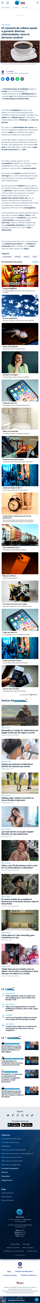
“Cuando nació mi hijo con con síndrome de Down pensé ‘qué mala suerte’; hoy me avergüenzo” (21, 1028)
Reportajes (5, 1176)
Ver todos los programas (10, 1168)
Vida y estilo (5, 728)
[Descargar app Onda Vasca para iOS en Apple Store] (26, 1125)
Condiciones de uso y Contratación (13, 1251)
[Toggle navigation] (2, 2)
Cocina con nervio (7, 1200)
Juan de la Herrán (7, 1193)
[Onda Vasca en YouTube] (18, 1115)
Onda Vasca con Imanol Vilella (11, 1161)
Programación (7, 1180)
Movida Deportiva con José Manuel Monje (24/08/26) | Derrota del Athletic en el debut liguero (11, 1049)
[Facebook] (12, 79)
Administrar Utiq (32, 1251)
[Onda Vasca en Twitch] (27, 1115)
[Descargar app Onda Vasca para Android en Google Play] (14, 1125)
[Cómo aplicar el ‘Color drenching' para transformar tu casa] (20, 920)
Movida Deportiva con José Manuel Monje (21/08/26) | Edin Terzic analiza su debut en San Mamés (12, 1094)
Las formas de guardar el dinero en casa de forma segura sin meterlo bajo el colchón (21, 1018)
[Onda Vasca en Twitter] (8, 1115)
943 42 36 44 (21, 1227)
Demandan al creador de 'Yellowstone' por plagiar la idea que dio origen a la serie (19, 731)
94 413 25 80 (21, 1221)
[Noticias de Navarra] (28, 1275)
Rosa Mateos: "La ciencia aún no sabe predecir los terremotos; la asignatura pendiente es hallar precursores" (11, 1078)
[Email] (22, 79)
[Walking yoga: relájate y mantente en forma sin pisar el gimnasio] (20, 783)
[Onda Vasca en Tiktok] (32, 1115)
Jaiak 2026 (25, 7)
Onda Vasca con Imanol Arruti (11, 1157)
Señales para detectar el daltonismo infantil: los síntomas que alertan (17, 765)
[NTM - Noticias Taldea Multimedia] (20, 1265)
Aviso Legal (26, 1244)
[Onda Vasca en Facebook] (13, 1115)
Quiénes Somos (15, 1244)
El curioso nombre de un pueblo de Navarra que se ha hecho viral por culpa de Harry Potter (19, 901)
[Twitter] (3, 79)
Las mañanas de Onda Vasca (11, 1139)
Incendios (16, 7)
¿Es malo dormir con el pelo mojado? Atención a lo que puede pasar (17, 833)
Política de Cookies (27, 1248)
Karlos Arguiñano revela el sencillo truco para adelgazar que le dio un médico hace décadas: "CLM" (20, 998)
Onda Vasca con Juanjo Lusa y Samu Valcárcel (17, 1154)
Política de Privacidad (13, 1248)
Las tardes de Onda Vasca (10, 1142)
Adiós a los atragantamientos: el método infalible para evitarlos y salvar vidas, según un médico (22, 1009)
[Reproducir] (28, 1047)
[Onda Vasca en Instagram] (22, 1115)
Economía (9, 1015)
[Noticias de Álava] (10, 1275)
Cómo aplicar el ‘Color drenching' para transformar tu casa (17, 936)
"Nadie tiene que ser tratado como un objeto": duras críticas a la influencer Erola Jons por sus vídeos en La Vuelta (19, 971)
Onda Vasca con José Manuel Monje (13, 1150)
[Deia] (9, 1271)
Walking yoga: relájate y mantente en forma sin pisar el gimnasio (17, 799)
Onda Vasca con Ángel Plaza (11, 1165)
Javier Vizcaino (6, 1197)
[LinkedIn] (7, 79)
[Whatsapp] (17, 79)
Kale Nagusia (5, 1146)
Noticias (4, 1172)
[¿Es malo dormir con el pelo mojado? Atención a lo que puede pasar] (20, 816)
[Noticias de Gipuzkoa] (24, 1271)
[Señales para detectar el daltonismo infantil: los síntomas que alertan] (20, 749)
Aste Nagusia (6, 7)
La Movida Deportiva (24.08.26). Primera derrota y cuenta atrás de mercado (12, 1063)
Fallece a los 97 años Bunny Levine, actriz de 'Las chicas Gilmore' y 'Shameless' (19, 866)
